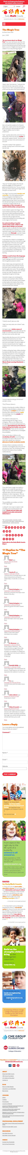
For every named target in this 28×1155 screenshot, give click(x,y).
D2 (12, 535)
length (19, 520)
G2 (4, 539)
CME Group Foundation (8, 1076)
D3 (15, 535)
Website (5, 766)
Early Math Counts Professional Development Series (13, 1124)
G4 (7, 539)
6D (6, 527)
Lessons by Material (7, 1103)
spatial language (6, 522)
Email (4, 759)
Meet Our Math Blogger (8, 1086)
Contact (18, 6)
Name (5, 753)
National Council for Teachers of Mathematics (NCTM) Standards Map (13, 1113)
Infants (4, 1097)
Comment (6, 732)
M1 (10, 539)
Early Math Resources (7, 1133)
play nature (11, 521)
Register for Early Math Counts (9, 1126)
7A (9, 527)
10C (24, 527)
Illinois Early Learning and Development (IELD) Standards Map (13, 1116)
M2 (13, 539)
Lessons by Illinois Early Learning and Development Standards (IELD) (11, 1109)
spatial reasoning (15, 522)
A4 (6, 535)
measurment (5, 521)
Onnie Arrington (14, 615)
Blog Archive (5, 1091)
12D (10, 531)
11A (4, 531)
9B (15, 527)
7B (12, 527)
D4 (18, 535)
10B (21, 527)
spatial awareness (19, 521)
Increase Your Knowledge (8, 1142)
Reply (5, 566)
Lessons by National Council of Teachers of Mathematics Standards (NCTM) (12, 1106)
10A (18, 527)
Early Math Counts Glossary (9, 1135)
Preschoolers (5, 1101)
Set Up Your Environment (8, 1144)
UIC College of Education (8, 1078)
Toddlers (4, 1099)
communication (9, 520)
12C (7, 531)
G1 (21, 535)
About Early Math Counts (8, 1074)
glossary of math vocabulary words (13, 442)
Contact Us (5, 1080)
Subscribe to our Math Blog (9, 1088)
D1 (9, 535)
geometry (15, 520)
